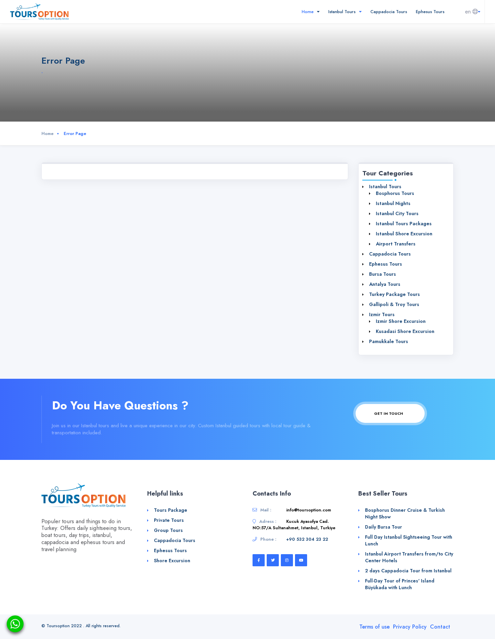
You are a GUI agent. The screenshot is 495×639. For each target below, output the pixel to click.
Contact (440, 627)
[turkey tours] (39, 11)
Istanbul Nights (393, 203)
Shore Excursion (172, 560)
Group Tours (168, 530)
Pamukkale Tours (388, 341)
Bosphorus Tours (395, 193)
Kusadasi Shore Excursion (405, 331)
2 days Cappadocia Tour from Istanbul (408, 570)
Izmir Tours (382, 314)
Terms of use (374, 627)
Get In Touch (389, 413)
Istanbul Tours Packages (404, 223)
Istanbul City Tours (397, 213)
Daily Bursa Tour (383, 527)
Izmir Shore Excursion (401, 321)
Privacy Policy (410, 627)
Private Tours (169, 520)
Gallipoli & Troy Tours (394, 304)
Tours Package (170, 510)
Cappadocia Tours (388, 11)
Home (308, 11)
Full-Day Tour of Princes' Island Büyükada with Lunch (399, 584)
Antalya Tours (384, 284)
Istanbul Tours (342, 11)
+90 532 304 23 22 (307, 539)
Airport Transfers (396, 243)
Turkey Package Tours (394, 294)
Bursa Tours (382, 274)
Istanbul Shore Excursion (404, 233)
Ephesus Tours (430, 11)
